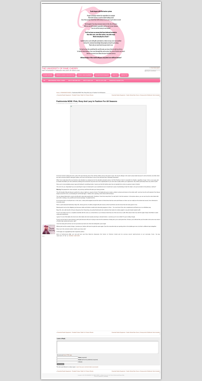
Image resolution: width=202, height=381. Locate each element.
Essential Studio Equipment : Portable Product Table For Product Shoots (75, 95)
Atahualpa (106, 376)
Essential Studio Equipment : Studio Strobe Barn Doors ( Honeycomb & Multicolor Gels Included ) (136, 95)
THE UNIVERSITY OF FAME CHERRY (60, 68)
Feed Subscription (155, 68)
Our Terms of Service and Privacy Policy (116, 375)
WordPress (101, 376)
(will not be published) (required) (88, 359)
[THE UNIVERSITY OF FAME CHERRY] (101, 34)
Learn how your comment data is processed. (87, 367)
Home (57, 92)
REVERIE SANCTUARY (74, 235)
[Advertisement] (101, 86)
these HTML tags (67, 355)
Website (80, 361)
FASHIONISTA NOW (66, 92)
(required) (82, 357)
